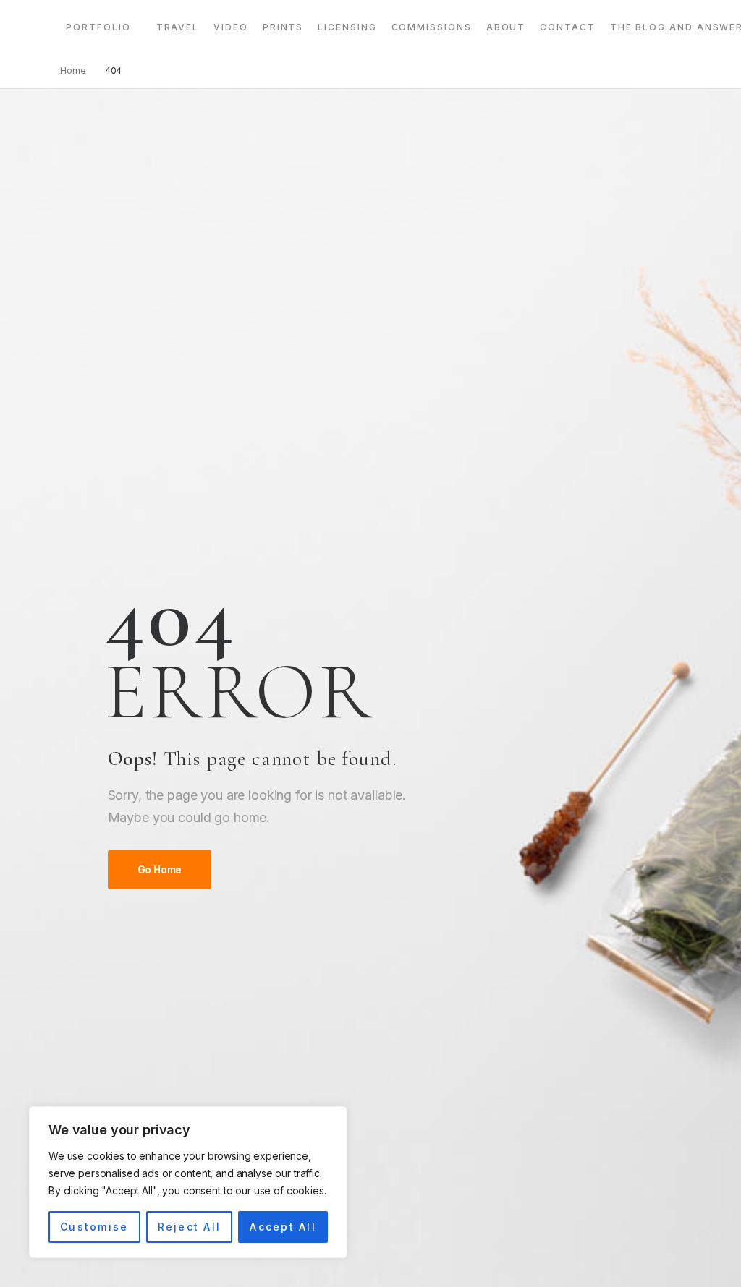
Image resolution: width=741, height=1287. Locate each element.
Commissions (431, 27)
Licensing (347, 27)
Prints (283, 27)
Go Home (159, 869)
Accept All (283, 1226)
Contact (567, 27)
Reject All (189, 1226)
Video (230, 27)
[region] (188, 1182)
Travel (178, 27)
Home (73, 70)
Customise (94, 1226)
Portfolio (98, 27)
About (506, 27)
